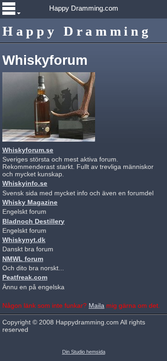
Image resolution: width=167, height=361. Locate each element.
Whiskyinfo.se (24, 183)
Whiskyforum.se (27, 150)
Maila (96, 305)
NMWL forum (22, 258)
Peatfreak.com (24, 277)
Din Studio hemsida (83, 352)
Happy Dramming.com (83, 8)
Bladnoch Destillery (33, 221)
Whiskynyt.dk (23, 239)
